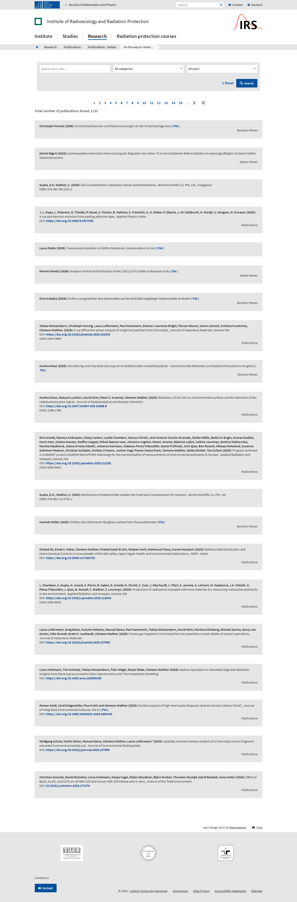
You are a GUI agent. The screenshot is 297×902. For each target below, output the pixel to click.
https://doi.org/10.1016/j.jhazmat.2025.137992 (78, 642)
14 (173, 102)
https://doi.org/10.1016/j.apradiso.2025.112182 (78, 463)
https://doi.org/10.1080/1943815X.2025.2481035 (79, 714)
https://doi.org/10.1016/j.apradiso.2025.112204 (78, 598)
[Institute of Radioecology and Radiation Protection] (36, 47)
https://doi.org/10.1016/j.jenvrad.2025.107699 (78, 750)
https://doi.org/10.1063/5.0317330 (69, 221)
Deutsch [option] (256, 5)
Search (249, 83)
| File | (176, 126)
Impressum (180, 891)
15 (180, 102)
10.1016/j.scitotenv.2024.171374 (68, 786)
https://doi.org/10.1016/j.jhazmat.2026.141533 (78, 334)
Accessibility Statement (230, 891)
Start (221, 4)
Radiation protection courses (146, 36)
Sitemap (256, 891)
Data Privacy (201, 891)
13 (166, 102)
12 (159, 102)
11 (151, 102)
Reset (229, 83)
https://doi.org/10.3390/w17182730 (70, 558)
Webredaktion (238, 827)
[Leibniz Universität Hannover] (47, 5)
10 (144, 102)
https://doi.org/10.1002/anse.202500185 (73, 678)
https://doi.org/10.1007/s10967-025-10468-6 (76, 406)
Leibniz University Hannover (149, 891)
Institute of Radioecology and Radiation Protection (98, 21)
